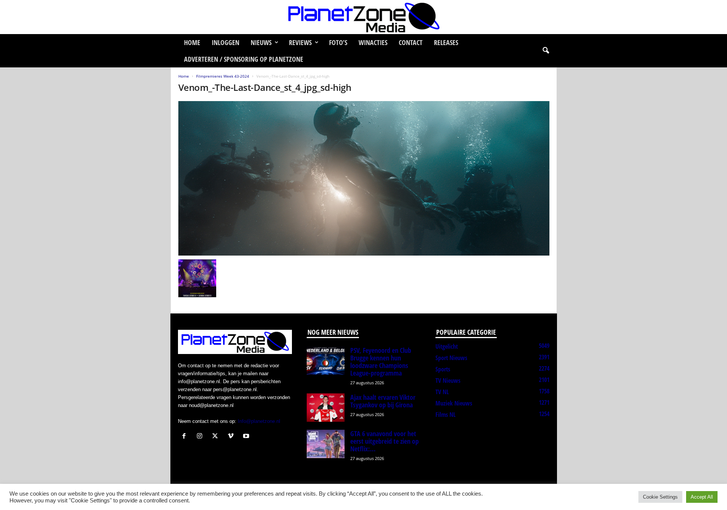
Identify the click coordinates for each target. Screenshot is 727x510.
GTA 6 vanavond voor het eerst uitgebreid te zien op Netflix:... (384, 441)
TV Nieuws (447, 380)
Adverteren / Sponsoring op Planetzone (243, 59)
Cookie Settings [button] (660, 497)
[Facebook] (185, 437)
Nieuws (261, 42)
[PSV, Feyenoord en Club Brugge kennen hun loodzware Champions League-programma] (326, 360)
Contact (411, 42)
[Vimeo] (232, 437)
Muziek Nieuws (453, 403)
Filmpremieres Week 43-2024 (222, 76)
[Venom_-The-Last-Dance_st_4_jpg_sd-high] (363, 178)
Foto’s (338, 42)
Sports (442, 369)
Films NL (445, 414)
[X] (217, 437)
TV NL (442, 392)
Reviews (300, 42)
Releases (446, 42)
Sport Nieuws (451, 358)
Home (192, 42)
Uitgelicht (446, 346)
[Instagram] (201, 437)
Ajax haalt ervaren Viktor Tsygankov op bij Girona (382, 401)
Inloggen (225, 42)
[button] (545, 50)
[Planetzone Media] (363, 17)
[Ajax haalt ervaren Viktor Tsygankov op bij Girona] (326, 407)
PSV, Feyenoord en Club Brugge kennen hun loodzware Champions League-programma (380, 361)
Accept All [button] (702, 497)
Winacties (373, 42)
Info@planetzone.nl (259, 421)
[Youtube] (247, 437)
